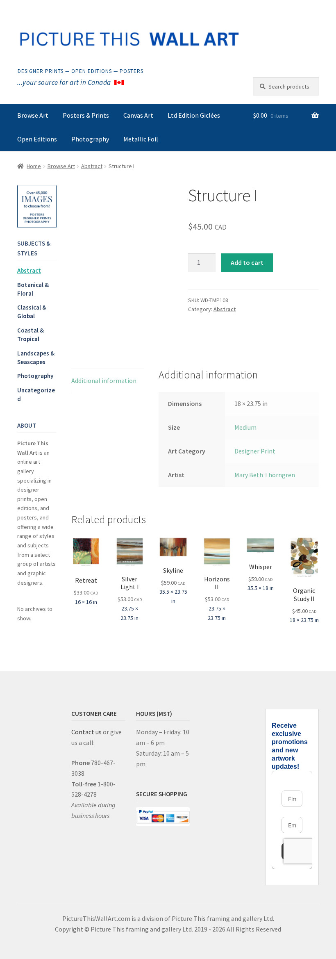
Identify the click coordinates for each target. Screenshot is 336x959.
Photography (90, 139)
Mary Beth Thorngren (264, 475)
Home (34, 166)
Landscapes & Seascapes (35, 357)
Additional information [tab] (103, 380)
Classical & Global (31, 311)
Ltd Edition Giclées (194, 115)
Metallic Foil (140, 139)
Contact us (86, 732)
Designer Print (254, 451)
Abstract (91, 166)
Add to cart (247, 262)
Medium (245, 427)
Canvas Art (138, 115)
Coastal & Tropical (30, 334)
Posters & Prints (86, 115)
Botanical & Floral (33, 289)
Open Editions (37, 139)
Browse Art (32, 115)
